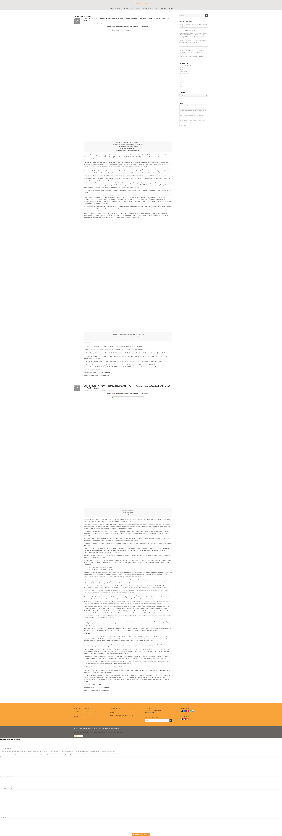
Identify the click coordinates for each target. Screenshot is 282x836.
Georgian (199, 110)
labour (181, 115)
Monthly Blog (101, 23)
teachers (199, 120)
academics (182, 105)
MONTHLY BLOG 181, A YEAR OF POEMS (188, 45)
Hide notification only (145, 834)
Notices (181, 79)
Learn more (80, 735)
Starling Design (116, 728)
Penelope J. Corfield (110, 23)
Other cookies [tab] (3, 817)
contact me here (149, 712)
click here (107, 372)
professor (185, 120)
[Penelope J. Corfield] (141, 3)
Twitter (99, 369)
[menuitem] (111, 8)
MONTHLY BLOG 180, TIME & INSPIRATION (189, 48)
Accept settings (136, 834)
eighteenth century (188, 110)
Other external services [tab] (6, 788)
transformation (187, 122)
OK (75, 735)
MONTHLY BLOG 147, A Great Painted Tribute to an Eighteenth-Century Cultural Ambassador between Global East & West (127, 20)
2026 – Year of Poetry (185, 65)
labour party (186, 115)
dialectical (195, 108)
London (195, 115)
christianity (204, 105)
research (190, 120)
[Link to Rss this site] (204, 728)
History (96, 23)
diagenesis (191, 108)
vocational (203, 122)
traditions (181, 122)
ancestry (191, 105)
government (204, 110)
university (198, 122)
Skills (180, 84)
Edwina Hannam (107, 728)
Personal (181, 80)
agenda (186, 105)
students (195, 120)
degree (186, 108)
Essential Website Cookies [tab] (7, 757)
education (182, 110)
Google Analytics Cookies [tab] (6, 777)
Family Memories (183, 73)
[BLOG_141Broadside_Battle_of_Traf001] (77, 388)
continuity (182, 108)
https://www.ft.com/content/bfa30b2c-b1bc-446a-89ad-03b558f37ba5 (101, 366)
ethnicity (194, 110)
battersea (195, 105)
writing (185, 125)
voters (181, 125)
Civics (93, 23)
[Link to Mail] (207, 728)
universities (193, 122)
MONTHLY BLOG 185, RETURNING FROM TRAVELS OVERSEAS (193, 24)
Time (180, 86)
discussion (201, 108)
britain (200, 105)
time (203, 120)
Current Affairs (183, 71)
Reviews (181, 82)
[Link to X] (202, 728)
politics (181, 120)
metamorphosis (201, 115)
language (191, 115)
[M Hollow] (77, 21)
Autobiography (183, 67)
